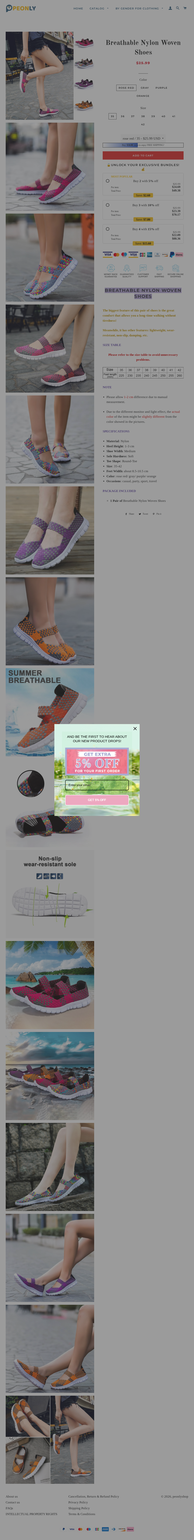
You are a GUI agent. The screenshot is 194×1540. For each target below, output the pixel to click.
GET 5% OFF (97, 800)
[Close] (135, 728)
